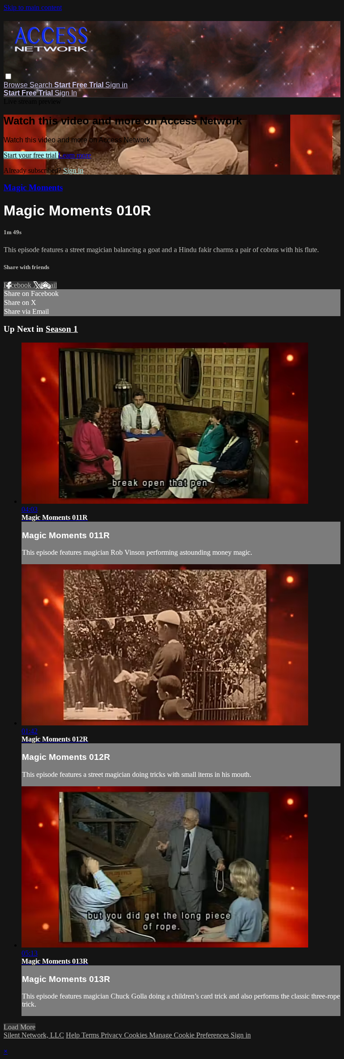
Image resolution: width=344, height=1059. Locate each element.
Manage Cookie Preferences (190, 1035)
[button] (8, 76)
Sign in (116, 85)
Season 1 (62, 329)
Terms (91, 1035)
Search (42, 85)
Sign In (66, 93)
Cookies (136, 1035)
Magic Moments (33, 187)
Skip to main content (33, 7)
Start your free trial (31, 155)
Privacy (112, 1035)
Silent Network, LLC (34, 1035)
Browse (17, 85)
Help (74, 1035)
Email (48, 285)
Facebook (18, 285)
